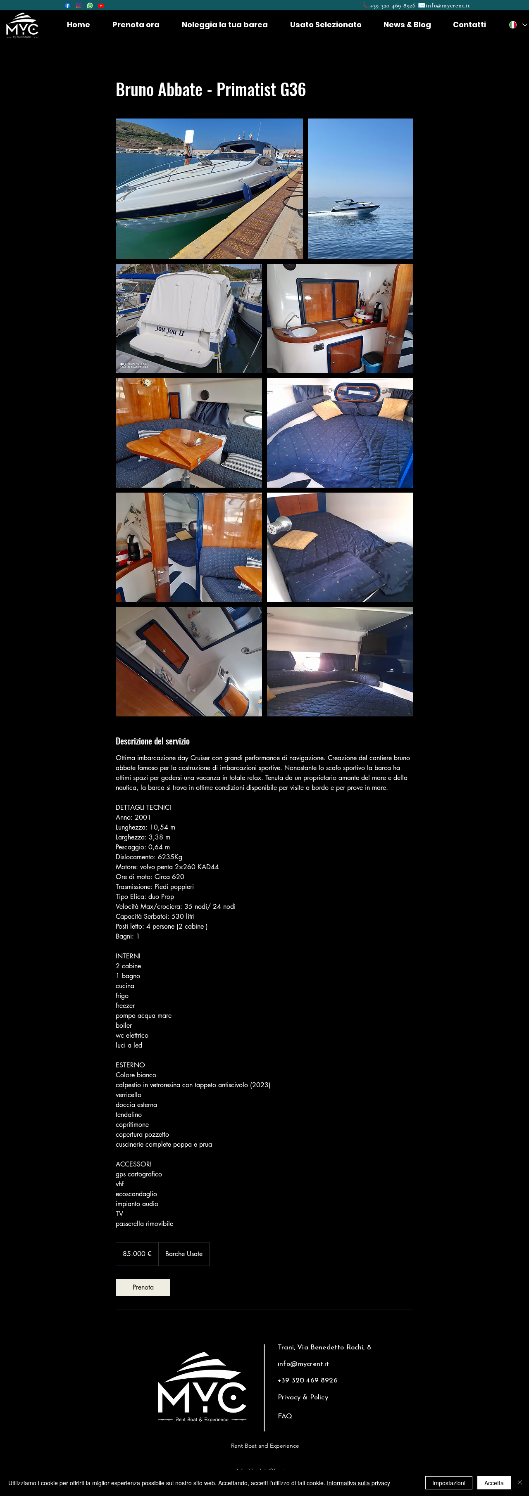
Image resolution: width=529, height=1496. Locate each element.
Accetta (494, 1483)
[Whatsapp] (89, 5)
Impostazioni (448, 1483)
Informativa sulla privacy (358, 1483)
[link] (143, 1287)
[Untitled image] (209, 189)
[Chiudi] (520, 1482)
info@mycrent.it (448, 5)
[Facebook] (67, 5)
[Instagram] (78, 5)
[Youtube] (101, 5)
